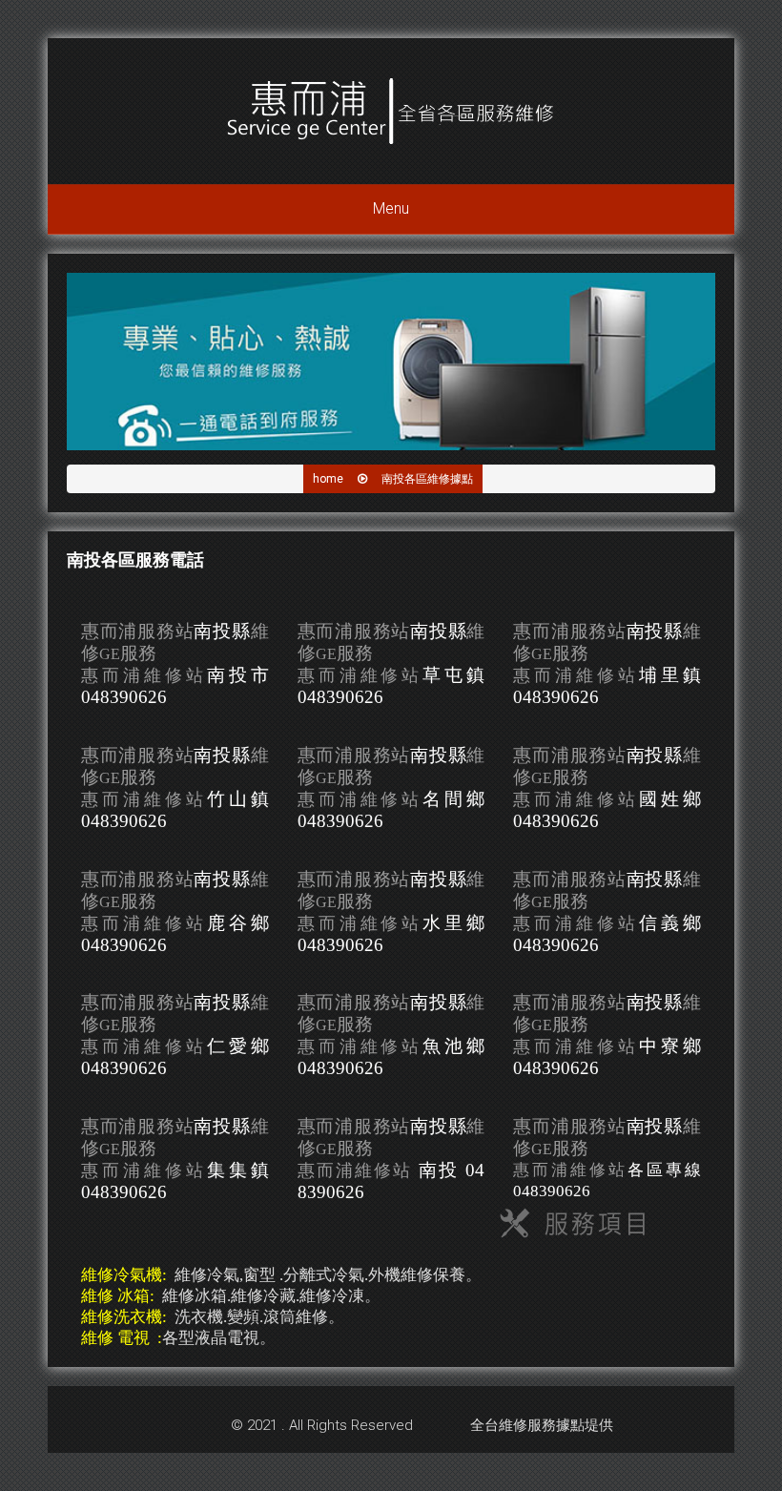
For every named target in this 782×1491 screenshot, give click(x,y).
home (328, 479)
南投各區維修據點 (427, 479)
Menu (391, 208)
